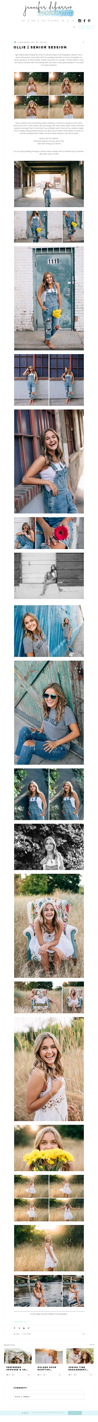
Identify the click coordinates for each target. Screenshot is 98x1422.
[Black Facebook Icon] (84, 21)
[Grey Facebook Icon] (22, 1413)
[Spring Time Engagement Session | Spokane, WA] (80, 1356)
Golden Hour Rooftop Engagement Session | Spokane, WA (47, 1368)
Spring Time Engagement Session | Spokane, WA (78, 1368)
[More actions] (83, 42)
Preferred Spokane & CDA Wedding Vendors (17, 1368)
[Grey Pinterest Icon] (27, 1413)
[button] (23, 20)
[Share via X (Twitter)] (19, 1328)
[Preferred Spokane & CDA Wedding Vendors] (18, 1356)
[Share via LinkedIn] (24, 1328)
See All (91, 1345)
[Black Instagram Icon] (80, 21)
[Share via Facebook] (14, 1328)
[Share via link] (28, 1328)
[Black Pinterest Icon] (89, 21)
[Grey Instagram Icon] (25, 1413)
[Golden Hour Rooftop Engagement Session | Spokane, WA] (49, 1356)
